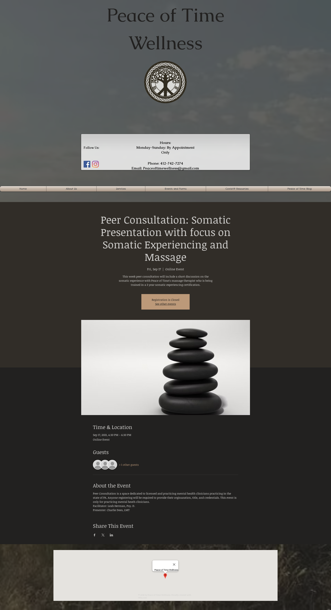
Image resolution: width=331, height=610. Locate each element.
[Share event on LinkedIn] (111, 535)
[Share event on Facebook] (94, 535)
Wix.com (142, 597)
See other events (165, 304)
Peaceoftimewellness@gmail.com (171, 168)
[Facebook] (87, 164)
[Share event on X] (103, 535)
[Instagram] (95, 164)
